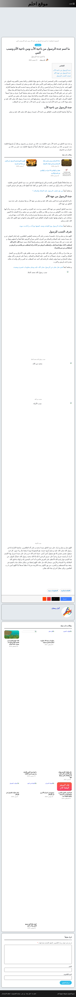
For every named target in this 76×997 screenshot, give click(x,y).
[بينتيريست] (49, 599)
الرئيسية (56, 41)
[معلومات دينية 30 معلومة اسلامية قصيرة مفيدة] (46, 634)
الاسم (70, 966)
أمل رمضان (42, 60)
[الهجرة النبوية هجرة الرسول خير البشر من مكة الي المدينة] (31, 162)
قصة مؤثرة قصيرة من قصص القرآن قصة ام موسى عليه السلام (13, 642)
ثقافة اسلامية (65, 590)
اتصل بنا (34, 993)
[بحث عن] (67, 4)
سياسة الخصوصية (15, 993)
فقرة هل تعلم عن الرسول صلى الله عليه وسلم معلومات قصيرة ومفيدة (38, 267)
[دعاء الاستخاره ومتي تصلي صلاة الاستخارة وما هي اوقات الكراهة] (66, 162)
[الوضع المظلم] (64, 4)
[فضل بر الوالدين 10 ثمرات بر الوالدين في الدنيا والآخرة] (66, 172)
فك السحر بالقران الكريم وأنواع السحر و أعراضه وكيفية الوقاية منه (65, 794)
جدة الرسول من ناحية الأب (62, 70)
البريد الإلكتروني (68, 974)
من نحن (23, 993)
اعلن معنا (28, 993)
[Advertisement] (60, 22)
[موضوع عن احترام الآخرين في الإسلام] (46, 786)
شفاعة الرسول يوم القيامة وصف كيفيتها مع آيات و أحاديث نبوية (41, 226)
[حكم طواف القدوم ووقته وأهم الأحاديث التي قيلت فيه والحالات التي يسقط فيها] (64, 700)
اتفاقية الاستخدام (6, 993)
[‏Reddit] (44, 599)
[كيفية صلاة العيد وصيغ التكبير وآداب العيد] (29, 852)
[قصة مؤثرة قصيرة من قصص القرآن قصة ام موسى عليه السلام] (11, 634)
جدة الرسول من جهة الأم (62, 73)
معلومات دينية (52, 590)
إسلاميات (51, 41)
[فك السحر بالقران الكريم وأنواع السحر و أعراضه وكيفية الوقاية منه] (64, 786)
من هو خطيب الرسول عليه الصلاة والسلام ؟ (48, 191)
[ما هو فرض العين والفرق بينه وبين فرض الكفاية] (29, 700)
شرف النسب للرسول (64, 76)
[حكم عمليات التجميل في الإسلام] (11, 786)
